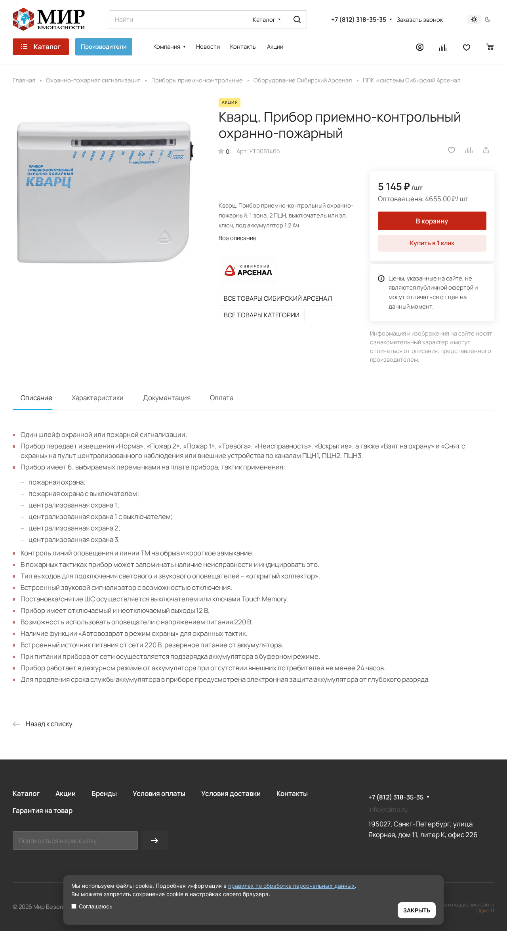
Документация (167, 397)
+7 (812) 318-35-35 (358, 19)
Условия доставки (231, 793)
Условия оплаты (159, 793)
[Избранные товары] (466, 47)
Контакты (292, 793)
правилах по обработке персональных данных (291, 885)
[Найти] (297, 19)
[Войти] (419, 47)
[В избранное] (451, 150)
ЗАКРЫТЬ (416, 910)
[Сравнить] (469, 150)
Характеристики (98, 397)
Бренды (104, 793)
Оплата (221, 397)
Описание (36, 397)
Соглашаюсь (95, 906)
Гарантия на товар (42, 810)
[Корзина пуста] (490, 47)
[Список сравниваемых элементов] (443, 47)
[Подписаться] (154, 840)
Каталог (26, 793)
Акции (65, 793)
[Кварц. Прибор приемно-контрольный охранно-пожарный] (107, 193)
